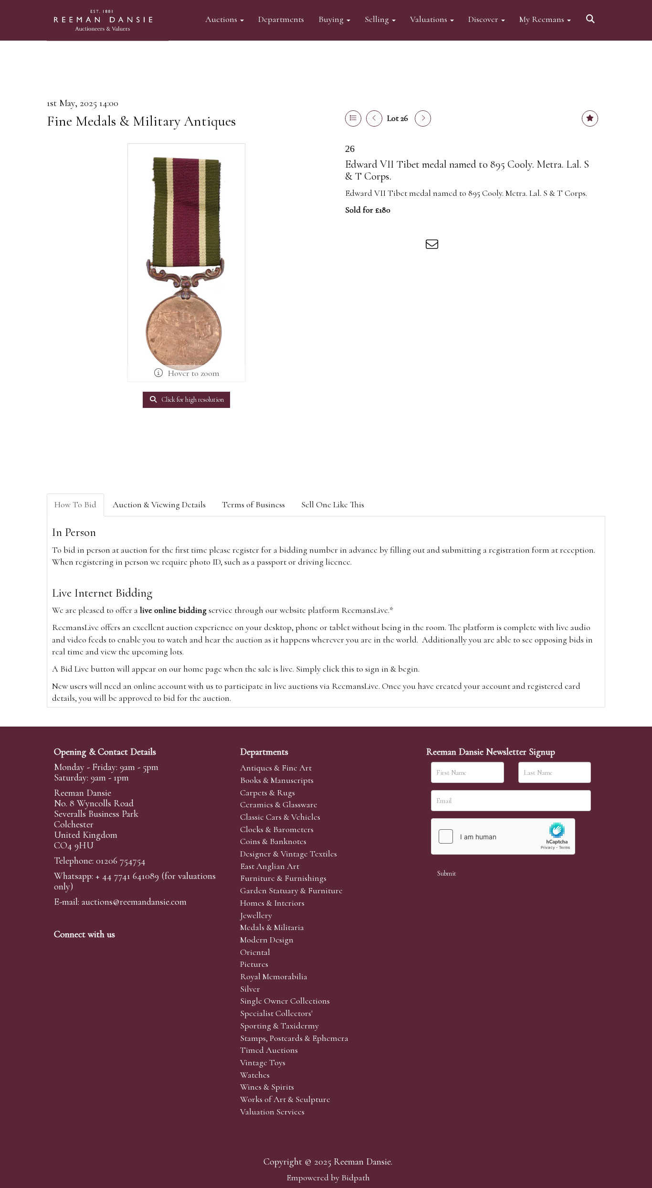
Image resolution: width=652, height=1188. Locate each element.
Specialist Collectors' (276, 1013)
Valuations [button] (429, 19)
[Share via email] (433, 246)
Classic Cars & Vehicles (280, 817)
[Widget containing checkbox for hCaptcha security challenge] (503, 836)
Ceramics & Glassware (278, 804)
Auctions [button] (222, 19)
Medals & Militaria (272, 927)
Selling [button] (378, 19)
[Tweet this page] (374, 246)
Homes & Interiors (272, 903)
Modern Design (267, 939)
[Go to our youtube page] (123, 950)
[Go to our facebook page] (63, 950)
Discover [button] (484, 19)
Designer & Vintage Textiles (288, 853)
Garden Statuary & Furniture (291, 890)
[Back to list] (353, 118)
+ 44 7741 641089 (127, 876)
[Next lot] (423, 118)
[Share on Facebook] (354, 246)
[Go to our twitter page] (83, 950)
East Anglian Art (269, 866)
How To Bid (75, 504)
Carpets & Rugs (267, 792)
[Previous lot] (374, 118)
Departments (281, 19)
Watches (255, 1075)
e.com (134, 902)
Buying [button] (332, 19)
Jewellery (256, 915)
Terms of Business (253, 504)
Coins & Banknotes (273, 841)
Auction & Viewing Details (159, 504)
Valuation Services (272, 1111)
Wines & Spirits (267, 1086)
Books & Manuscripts (277, 780)
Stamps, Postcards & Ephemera (294, 1038)
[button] (592, 15)
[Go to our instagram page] (414, 246)
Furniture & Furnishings (283, 878)
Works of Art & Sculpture (285, 1099)
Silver (250, 989)
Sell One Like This (332, 504)
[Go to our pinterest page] (103, 950)
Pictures (254, 964)
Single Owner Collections (285, 1000)
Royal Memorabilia (273, 976)
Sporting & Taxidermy (279, 1025)
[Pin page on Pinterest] (394, 246)
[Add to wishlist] (590, 118)
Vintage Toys (262, 1062)
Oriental (255, 952)
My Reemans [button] (542, 19)
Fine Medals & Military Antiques (141, 121)
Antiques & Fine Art (276, 767)
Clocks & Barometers (277, 829)
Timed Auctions (269, 1050)
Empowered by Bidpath (328, 1177)
